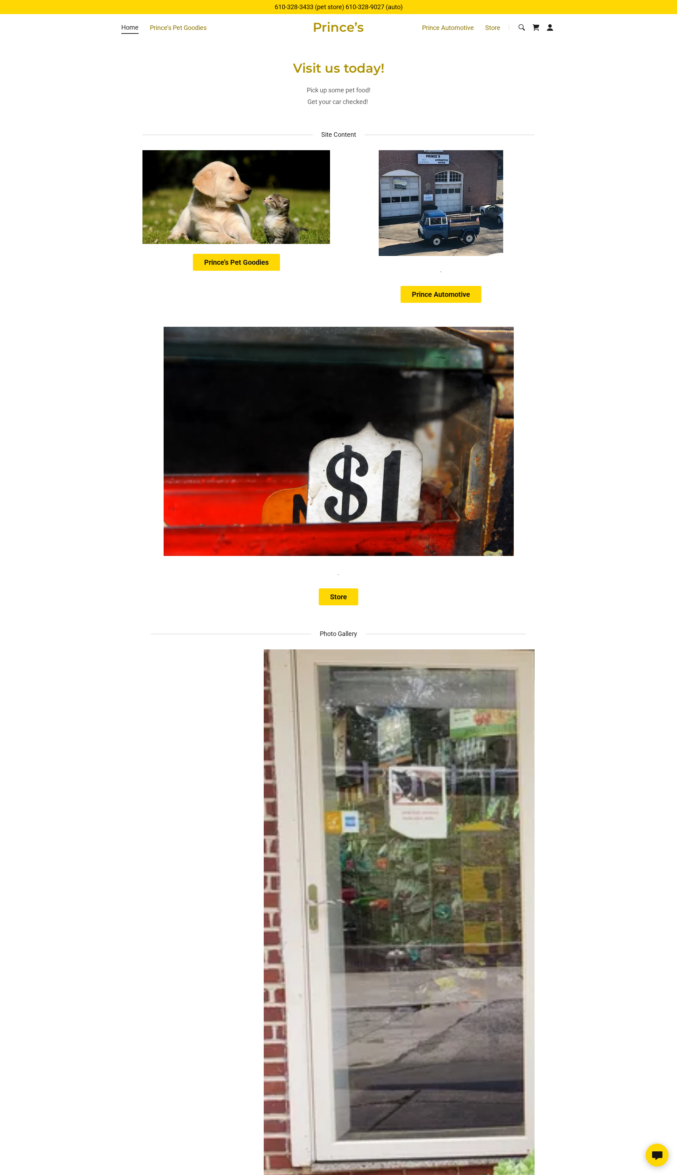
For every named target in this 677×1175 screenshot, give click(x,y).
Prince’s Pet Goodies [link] (178, 27)
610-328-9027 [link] (365, 7)
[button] (550, 27)
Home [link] (130, 27)
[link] (338, 29)
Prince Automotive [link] (448, 27)
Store (338, 597)
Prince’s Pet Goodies (236, 262)
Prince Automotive (441, 294)
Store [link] (492, 27)
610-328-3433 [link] (294, 7)
